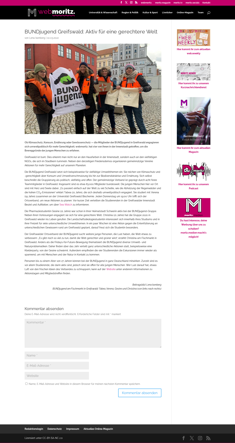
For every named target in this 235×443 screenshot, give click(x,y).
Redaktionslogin (34, 428)
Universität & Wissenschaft (103, 12)
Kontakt (206, 3)
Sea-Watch (66, 204)
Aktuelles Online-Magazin (98, 428)
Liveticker (167, 12)
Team (201, 12)
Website (111, 269)
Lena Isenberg (37, 38)
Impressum (72, 428)
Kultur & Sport (150, 12)
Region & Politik (130, 12)
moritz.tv (178, 3)
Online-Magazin (185, 12)
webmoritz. (146, 3)
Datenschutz (54, 428)
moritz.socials (192, 3)
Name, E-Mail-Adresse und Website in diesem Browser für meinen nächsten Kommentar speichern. (84, 384)
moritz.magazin (162, 3)
